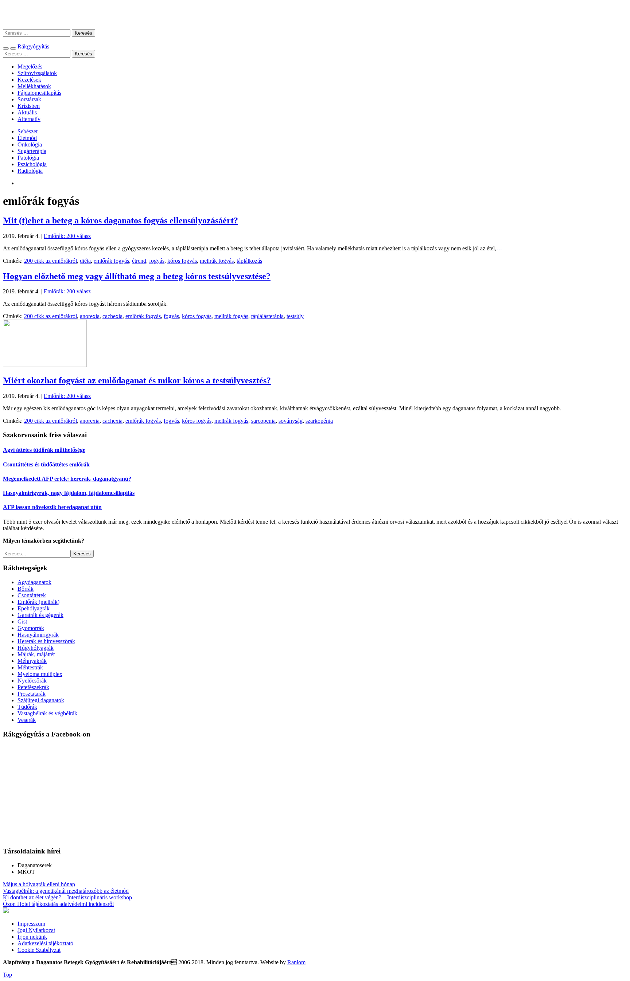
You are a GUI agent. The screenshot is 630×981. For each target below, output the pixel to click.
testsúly (295, 316)
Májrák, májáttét (36, 654)
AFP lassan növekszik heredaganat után (52, 507)
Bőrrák (26, 589)
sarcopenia (263, 421)
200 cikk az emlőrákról (50, 261)
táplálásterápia (267, 316)
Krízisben (29, 106)
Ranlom (296, 962)
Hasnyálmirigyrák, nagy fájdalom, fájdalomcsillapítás (69, 493)
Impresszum (31, 924)
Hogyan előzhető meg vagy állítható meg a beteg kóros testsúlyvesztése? (137, 276)
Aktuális (27, 112)
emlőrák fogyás (111, 261)
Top (7, 975)
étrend (139, 261)
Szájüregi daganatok (41, 700)
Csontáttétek (32, 595)
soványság (291, 421)
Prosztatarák (32, 694)
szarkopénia (319, 421)
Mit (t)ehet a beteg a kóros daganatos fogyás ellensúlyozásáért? (120, 220)
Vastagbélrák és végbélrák (47, 713)
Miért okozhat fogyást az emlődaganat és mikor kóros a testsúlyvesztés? (137, 380)
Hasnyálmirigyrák (38, 635)
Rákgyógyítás (315, 14)
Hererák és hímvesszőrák (46, 641)
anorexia (90, 316)
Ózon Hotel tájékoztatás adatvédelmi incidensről (58, 904)
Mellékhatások (34, 86)
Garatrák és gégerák (40, 615)
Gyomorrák (31, 628)
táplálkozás (249, 261)
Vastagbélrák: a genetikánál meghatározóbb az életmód (66, 891)
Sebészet (28, 131)
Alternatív (29, 119)
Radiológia (30, 171)
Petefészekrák (33, 687)
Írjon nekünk (32, 937)
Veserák (27, 720)
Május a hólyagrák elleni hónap (39, 884)
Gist (22, 621)
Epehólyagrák (34, 608)
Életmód (27, 138)
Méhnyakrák (32, 661)
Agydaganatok (34, 582)
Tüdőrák (27, 707)
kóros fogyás (182, 261)
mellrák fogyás (217, 261)
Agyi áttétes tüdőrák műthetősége (44, 450)
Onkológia (30, 144)
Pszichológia (32, 164)
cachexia (112, 316)
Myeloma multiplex (40, 674)
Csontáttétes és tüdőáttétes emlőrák (46, 464)
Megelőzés (30, 66)
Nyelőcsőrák (32, 680)
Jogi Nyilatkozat (36, 930)
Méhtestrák (30, 667)
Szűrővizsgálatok (37, 73)
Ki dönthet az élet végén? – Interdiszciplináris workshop (67, 897)
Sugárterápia (32, 151)
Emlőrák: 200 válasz (67, 236)
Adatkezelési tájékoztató (45, 943)
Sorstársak (29, 99)
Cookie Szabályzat (39, 950)
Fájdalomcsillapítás (39, 93)
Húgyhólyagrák (36, 648)
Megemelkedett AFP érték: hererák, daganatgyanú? (67, 479)
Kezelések (29, 80)
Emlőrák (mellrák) (38, 602)
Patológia (28, 158)
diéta (85, 261)
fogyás (156, 261)
